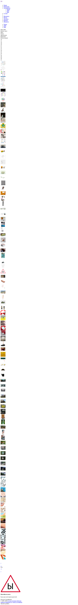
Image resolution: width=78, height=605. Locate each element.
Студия (5, 13)
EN (1, 1)
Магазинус (6, 16)
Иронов (6, 20)
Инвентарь (6, 6)
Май (8, 12)
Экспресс (6, 19)
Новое (5, 5)
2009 (8, 10)
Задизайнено (7, 8)
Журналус (6, 21)
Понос (8, 9)
